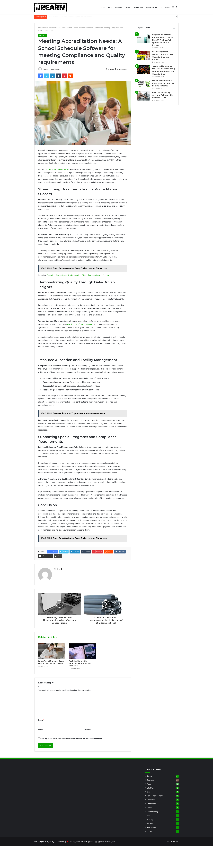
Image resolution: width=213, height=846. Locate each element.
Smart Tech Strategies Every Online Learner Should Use (51, 662)
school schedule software (56, 169)
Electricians (151, 804)
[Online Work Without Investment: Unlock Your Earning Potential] (143, 84)
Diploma (118, 7)
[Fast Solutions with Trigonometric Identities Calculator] (82, 651)
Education (50, 28)
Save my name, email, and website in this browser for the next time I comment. (71, 738)
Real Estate (151, 827)
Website (87, 729)
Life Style (150, 788)
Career (127, 7)
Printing (150, 819)
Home (102, 7)
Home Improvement (155, 796)
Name (41, 720)
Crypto (149, 831)
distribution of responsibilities (80, 324)
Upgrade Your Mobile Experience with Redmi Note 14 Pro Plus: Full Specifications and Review (162, 40)
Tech (110, 7)
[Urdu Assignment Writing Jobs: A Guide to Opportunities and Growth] (143, 55)
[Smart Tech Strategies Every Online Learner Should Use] (51, 651)
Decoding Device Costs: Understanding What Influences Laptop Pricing (78, 275)
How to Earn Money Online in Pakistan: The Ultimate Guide (162, 95)
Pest (148, 816)
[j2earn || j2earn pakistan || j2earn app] (50, 7)
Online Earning (151, 7)
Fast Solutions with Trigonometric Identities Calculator (80, 663)
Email (41, 729)
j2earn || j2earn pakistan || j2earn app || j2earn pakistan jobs (92, 842)
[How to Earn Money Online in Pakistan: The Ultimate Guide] (143, 96)
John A (45, 69)
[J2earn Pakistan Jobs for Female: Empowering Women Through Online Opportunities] (143, 69)
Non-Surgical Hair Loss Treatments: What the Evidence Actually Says (75, 17)
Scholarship (138, 7)
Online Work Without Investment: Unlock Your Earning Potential (163, 83)
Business (150, 780)
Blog (148, 792)
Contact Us (165, 7)
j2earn (149, 776)
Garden (150, 823)
